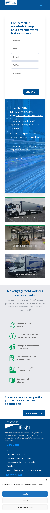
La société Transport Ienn (17, 454)
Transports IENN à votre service (19, 458)
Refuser (25, 500)
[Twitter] (21, 158)
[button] (46, 480)
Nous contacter (33, 413)
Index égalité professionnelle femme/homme (24, 470)
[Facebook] (12, 158)
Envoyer (31, 92)
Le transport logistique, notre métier (21, 462)
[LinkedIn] (17, 158)
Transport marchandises (25, 218)
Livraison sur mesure (25, 274)
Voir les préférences (25, 507)
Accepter (25, 494)
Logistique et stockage (25, 246)
